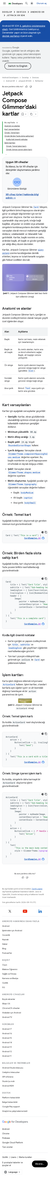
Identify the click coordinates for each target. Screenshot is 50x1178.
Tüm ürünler (7, 1147)
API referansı (7, 1076)
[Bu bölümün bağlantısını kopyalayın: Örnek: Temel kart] (34, 515)
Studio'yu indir (8, 1081)
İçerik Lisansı (37, 889)
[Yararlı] (26, 87)
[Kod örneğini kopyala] (46, 532)
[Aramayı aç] (26, 3)
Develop (7, 12)
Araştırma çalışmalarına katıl (14, 1111)
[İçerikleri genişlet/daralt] (17, 122)
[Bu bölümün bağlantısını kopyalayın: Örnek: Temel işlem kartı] (35, 716)
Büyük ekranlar (8, 999)
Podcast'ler (7, 953)
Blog (4, 948)
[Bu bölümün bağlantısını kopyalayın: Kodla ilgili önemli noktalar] (37, 635)
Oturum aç (42, 3)
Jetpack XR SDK (16, 15)
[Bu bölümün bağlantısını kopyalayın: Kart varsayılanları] (33, 405)
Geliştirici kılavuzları (11, 1072)
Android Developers (10, 77)
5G (3, 987)
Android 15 (7, 1038)
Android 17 (7, 1029)
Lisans (13, 1157)
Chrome (5, 1133)
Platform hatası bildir (11, 1097)
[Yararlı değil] (31, 87)
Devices (21, 12)
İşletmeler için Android (12, 930)
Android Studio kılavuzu (12, 1067)
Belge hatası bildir (10, 1102)
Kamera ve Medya (10, 978)
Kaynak (5, 939)
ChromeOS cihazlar (11, 1008)
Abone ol (40, 1164)
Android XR (37, 12)
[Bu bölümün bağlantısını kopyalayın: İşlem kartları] (26, 675)
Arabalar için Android (11, 1012)
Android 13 (7, 1047)
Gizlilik (5, 983)
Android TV (7, 1017)
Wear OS (6, 1003)
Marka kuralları (25, 1157)
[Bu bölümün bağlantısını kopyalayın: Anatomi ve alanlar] (34, 308)
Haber (5, 944)
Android (5, 926)
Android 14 (7, 1042)
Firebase (6, 1138)
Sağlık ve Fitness (9, 974)
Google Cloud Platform (12, 1142)
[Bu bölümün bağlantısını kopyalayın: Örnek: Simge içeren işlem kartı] (44, 773)
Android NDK (8, 1085)
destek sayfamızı (11, 36)
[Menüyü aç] (4, 3)
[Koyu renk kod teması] (42, 532)
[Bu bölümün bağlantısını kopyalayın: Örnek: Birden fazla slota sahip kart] (21, 558)
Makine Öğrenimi (9, 969)
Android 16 (7, 1033)
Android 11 (7, 1056)
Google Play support (11, 1106)
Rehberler (39, 81)
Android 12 (7, 1051)
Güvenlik (6, 935)
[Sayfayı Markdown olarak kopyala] (31, 114)
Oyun (4, 965)
